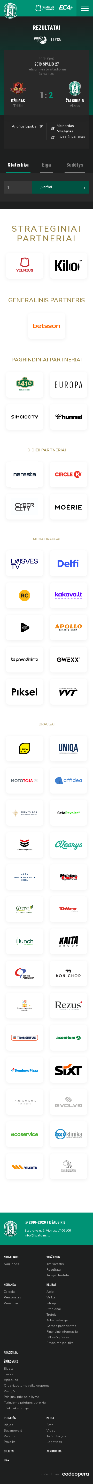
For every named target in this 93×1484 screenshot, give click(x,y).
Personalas (12, 1297)
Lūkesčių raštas (58, 1337)
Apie (50, 1292)
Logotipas (54, 1442)
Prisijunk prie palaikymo (21, 1397)
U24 (6, 1460)
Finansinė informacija (62, 1332)
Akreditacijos (56, 1436)
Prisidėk (10, 1417)
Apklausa (11, 1380)
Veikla (51, 1297)
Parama (9, 1436)
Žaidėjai (10, 1292)
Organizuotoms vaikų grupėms (27, 1385)
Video (51, 1430)
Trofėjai (52, 1315)
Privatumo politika (60, 1343)
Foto (50, 1425)
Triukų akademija (16, 1408)
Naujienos (11, 1256)
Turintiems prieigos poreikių (25, 1402)
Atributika (54, 1451)
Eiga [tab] (46, 164)
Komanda (10, 1284)
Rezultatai (54, 1270)
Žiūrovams (11, 1361)
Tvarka (8, 1374)
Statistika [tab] (18, 164)
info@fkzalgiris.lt (37, 1235)
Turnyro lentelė (58, 1275)
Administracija (57, 1320)
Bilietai (9, 1369)
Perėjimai (11, 1303)
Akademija (11, 1352)
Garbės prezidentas (61, 1326)
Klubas (52, 1284)
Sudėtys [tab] (74, 164)
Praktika (10, 1442)
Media (50, 1417)
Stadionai (54, 1309)
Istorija (52, 1303)
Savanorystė (13, 1430)
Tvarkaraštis (55, 1264)
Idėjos (8, 1425)
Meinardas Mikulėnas (65, 128)
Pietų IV (9, 1391)
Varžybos (53, 1256)
